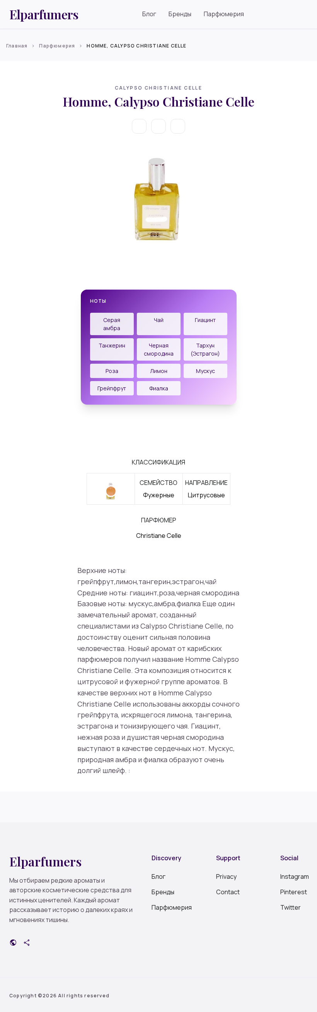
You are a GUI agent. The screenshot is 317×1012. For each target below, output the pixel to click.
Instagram (294, 876)
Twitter (290, 907)
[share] (177, 126)
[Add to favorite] (158, 126)
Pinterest (293, 892)
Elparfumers (43, 14)
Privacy (226, 876)
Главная (16, 45)
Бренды (180, 14)
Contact (228, 892)
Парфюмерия (224, 14)
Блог (149, 14)
